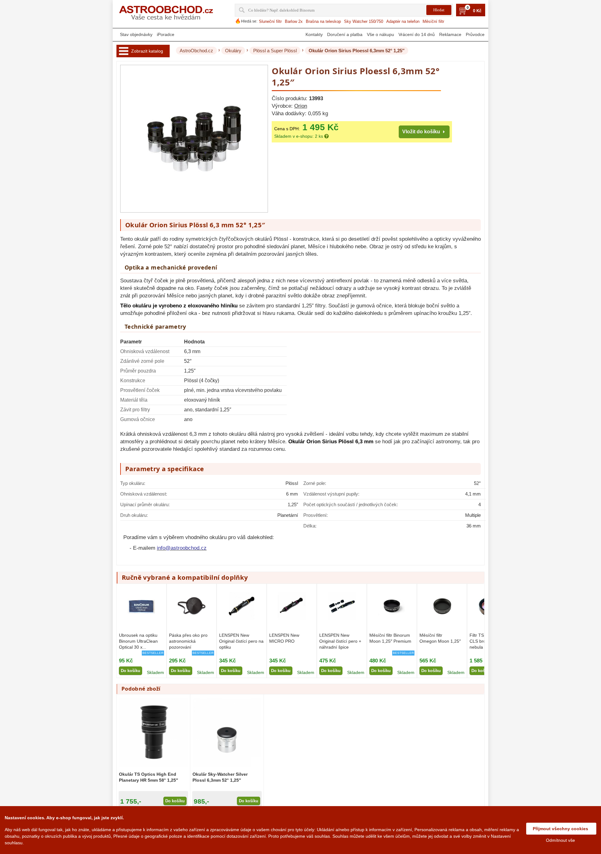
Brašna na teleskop (323, 21)
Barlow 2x (294, 21)
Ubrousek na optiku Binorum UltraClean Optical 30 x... (138, 641)
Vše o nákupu (380, 34)
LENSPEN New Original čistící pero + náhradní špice (340, 641)
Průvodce (475, 34)
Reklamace (450, 34)
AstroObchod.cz (196, 50)
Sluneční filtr (270, 21)
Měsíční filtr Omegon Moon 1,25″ (440, 638)
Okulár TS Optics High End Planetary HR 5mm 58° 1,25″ (148, 777)
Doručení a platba (344, 34)
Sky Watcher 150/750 (363, 21)
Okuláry (233, 50)
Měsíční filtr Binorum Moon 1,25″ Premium (390, 638)
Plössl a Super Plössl (275, 50)
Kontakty (314, 34)
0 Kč (477, 11)
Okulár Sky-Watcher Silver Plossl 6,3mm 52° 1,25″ (220, 777)
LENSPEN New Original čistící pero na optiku (241, 641)
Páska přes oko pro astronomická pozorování (188, 641)
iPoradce (165, 34)
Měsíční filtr (433, 21)
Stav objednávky (136, 34)
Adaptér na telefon (402, 21)
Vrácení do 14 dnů (416, 34)
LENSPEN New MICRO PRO (284, 638)
